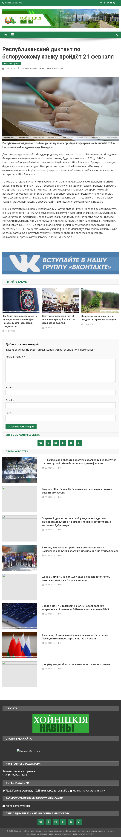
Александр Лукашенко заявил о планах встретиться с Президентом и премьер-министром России (75, 637)
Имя (9, 387)
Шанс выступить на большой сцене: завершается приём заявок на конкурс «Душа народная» (76, 578)
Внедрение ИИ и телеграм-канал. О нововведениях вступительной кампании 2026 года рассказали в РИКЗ (75, 607)
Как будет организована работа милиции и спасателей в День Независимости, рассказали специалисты (20, 321)
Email (10, 400)
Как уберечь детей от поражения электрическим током (76, 664)
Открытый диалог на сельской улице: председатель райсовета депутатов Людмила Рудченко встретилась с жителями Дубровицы (76, 522)
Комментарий (15, 356)
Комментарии (57, 68)
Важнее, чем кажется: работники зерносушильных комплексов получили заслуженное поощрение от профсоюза (80, 549)
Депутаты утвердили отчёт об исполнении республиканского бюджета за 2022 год (58, 319)
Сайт (9, 413)
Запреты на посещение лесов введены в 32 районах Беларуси (98, 318)
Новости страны (11, 63)
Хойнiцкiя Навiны (28, 68)
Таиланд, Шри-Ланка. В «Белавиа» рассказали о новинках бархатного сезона (77, 491)
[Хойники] (60, 723)
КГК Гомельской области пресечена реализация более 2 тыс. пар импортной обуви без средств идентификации (79, 462)
